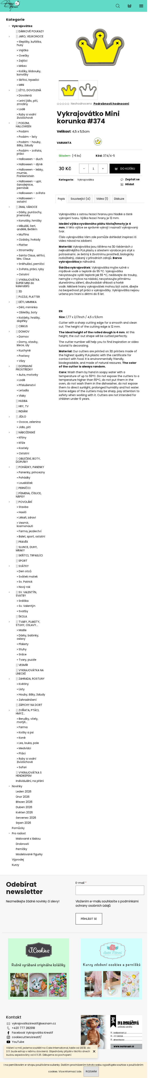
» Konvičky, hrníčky (29, 221)
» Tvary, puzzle (26, 660)
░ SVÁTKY (22, 566)
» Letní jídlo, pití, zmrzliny (27, 102)
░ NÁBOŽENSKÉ (25, 432)
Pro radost (19, 833)
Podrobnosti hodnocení (111, 104)
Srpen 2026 (23, 823)
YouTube (18, 1042)
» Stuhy (22, 649)
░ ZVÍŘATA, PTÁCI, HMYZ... (27, 711)
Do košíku (127, 169)
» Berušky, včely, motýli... (27, 720)
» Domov (23, 337)
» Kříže (21, 443)
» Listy (21, 689)
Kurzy (15, 865)
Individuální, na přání (30, 781)
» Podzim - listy (27, 137)
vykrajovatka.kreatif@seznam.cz (34, 1023)
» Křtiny (21, 437)
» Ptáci (21, 753)
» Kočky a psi (25, 732)
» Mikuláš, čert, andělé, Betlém (27, 227)
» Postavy (23, 356)
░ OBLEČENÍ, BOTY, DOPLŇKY (28, 460)
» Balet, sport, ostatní (31, 536)
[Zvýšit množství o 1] (102, 168)
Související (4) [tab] (80, 199)
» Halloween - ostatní (26, 200)
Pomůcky (18, 828)
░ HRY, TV (22, 406)
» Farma (22, 727)
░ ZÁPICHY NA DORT (29, 705)
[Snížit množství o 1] (84, 168)
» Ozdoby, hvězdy (28, 240)
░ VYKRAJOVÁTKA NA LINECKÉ (30, 672)
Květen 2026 (24, 812)
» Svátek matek (27, 577)
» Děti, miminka (27, 307)
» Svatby (22, 611)
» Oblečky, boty (27, 312)
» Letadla (23, 390)
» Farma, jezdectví (29, 531)
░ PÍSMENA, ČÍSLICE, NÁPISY (28, 495)
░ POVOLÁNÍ (24, 502)
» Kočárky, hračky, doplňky (28, 319)
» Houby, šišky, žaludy (31, 694)
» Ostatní (23, 274)
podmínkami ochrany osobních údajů (107, 903)
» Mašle (22, 630)
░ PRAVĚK (22, 542)
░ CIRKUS (22, 326)
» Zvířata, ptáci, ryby (30, 269)
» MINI (20, 85)
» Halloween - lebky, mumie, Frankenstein (30, 173)
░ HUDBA (21, 401)
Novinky (17, 786)
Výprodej (18, 860)
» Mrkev (22, 66)
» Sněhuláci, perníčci (30, 264)
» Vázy (21, 361)
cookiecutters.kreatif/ (27, 1037)
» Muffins (23, 234)
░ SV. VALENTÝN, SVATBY (26, 593)
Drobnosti (22, 844)
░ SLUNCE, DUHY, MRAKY (27, 548)
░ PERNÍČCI (23, 488)
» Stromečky (25, 250)
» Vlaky (21, 396)
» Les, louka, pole (28, 743)
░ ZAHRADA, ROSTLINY (30, 679)
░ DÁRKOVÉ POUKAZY (30, 31)
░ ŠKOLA (21, 616)
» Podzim (23, 131)
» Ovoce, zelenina (29, 422)
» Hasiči (21, 512)
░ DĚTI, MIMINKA (26, 302)
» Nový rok (23, 587)
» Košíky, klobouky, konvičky (29, 72)
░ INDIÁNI (22, 411)
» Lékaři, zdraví (26, 517)
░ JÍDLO (21, 417)
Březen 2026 (24, 802)
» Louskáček (25, 483)
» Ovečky (23, 55)
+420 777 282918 (23, 1028)
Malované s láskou (28, 839)
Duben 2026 (24, 807)
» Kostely (23, 448)
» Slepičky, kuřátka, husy (29, 43)
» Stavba (22, 507)
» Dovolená (24, 95)
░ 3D (19, 291)
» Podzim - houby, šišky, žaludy (29, 143)
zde (79, 1071)
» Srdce (22, 654)
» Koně (21, 738)
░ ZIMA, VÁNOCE (26, 207)
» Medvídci (24, 748)
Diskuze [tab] (119, 199)
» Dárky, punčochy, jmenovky (29, 213)
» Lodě (21, 109)
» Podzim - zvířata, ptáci (29, 152)
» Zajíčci (22, 61)
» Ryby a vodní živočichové (26, 116)
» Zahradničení (27, 700)
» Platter (22, 245)
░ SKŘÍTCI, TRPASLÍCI (29, 555)
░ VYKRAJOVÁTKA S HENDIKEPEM (29, 774)
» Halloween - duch (30, 159)
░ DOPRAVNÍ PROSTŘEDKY (24, 367)
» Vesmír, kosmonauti (25, 524)
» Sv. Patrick (24, 582)
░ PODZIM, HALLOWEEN (23, 124)
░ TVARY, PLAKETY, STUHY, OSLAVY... (28, 623)
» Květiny (23, 684)
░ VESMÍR (22, 665)
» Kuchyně (24, 350)
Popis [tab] (61, 199)
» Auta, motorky (27, 375)
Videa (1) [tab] (102, 199)
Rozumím (91, 1071)
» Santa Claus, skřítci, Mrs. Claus (31, 257)
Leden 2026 (23, 791)
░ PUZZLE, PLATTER (28, 297)
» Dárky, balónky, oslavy (28, 637)
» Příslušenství (26, 385)
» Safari (22, 767)
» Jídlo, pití (24, 427)
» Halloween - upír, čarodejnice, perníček (29, 184)
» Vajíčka (22, 50)
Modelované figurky (29, 854)
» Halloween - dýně (30, 164)
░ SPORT (21, 561)
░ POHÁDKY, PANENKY (30, 467)
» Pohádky (23, 478)
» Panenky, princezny (31, 472)
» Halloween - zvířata (31, 193)
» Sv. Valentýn (26, 606)
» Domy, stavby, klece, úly (27, 343)
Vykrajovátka (22, 26)
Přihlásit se (89, 919)
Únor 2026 (22, 797)
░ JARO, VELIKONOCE (29, 36)
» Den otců (24, 571)
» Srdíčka (23, 601)
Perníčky (21, 849)
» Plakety (23, 644)
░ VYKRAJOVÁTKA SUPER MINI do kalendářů (27, 283)
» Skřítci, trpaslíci (28, 80)
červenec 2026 (26, 818)
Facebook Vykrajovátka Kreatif (32, 1033)
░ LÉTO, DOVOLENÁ (28, 90)
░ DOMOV (22, 331)
